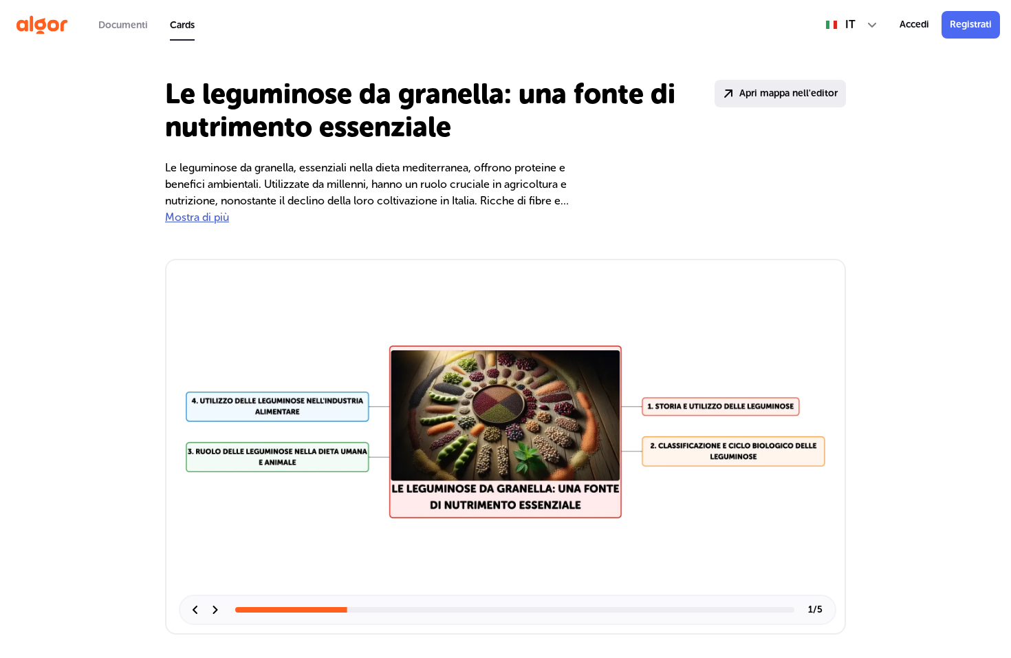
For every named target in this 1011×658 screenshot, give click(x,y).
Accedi (914, 24)
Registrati (971, 24)
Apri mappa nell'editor (788, 93)
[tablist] (146, 24)
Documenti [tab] (123, 25)
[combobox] (851, 25)
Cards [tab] (182, 25)
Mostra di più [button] (197, 217)
